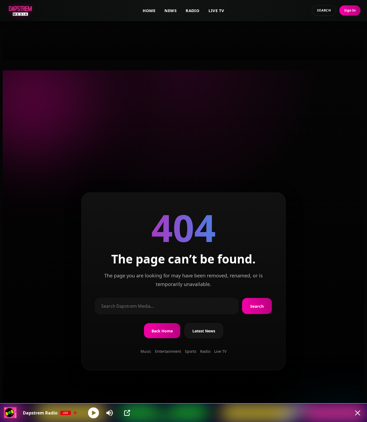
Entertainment (168, 351)
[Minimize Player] (358, 413)
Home (149, 10)
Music (146, 351)
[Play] (93, 413)
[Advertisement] (183, 40)
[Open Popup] (127, 413)
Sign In (350, 10)
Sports (190, 351)
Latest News (203, 330)
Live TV (216, 10)
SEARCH (324, 10)
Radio (192, 10)
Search (257, 306)
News (170, 10)
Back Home (162, 330)
